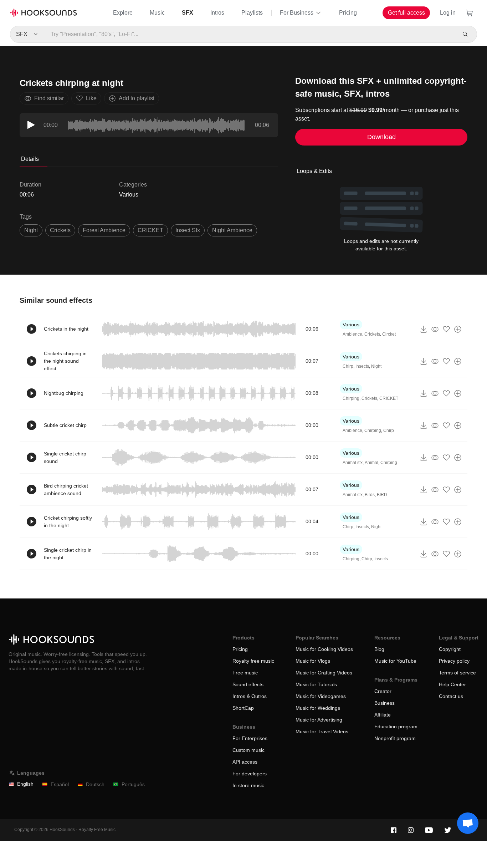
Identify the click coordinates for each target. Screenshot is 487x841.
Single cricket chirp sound (65, 457)
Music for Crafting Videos (324, 673)
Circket (389, 334)
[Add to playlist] (458, 329)
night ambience (232, 230)
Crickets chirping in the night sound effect (65, 361)
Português (133, 784)
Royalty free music (253, 661)
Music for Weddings (318, 708)
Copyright (450, 649)
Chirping (351, 398)
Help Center (452, 684)
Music (157, 13)
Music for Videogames (321, 696)
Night (31, 230)
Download (381, 137)
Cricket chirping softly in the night (68, 521)
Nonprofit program (395, 738)
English (25, 784)
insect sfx (187, 230)
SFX (187, 13)
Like (91, 98)
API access (244, 762)
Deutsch (95, 784)
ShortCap (243, 708)
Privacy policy (454, 661)
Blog (379, 649)
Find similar (49, 98)
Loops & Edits (314, 171)
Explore (123, 13)
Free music (245, 673)
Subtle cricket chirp (65, 425)
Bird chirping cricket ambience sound (66, 489)
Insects (362, 366)
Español (60, 784)
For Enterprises (249, 738)
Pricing (348, 13)
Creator (382, 691)
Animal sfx (353, 462)
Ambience (352, 334)
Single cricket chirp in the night (68, 553)
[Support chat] (467, 823)
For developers (249, 773)
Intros (217, 13)
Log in (448, 13)
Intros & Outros (249, 696)
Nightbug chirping (63, 393)
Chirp (348, 366)
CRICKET (150, 230)
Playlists (252, 13)
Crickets (60, 230)
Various (128, 195)
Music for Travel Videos (322, 731)
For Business (296, 13)
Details (30, 159)
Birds (370, 494)
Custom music (248, 750)
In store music (248, 785)
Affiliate (382, 715)
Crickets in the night (66, 329)
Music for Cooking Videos (324, 649)
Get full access (406, 13)
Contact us (451, 696)
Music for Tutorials (316, 684)
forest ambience (104, 230)
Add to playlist (136, 98)
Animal (371, 462)
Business (384, 703)
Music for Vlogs (313, 661)
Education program (395, 726)
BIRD (382, 494)
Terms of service (457, 673)
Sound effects (247, 684)
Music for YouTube (395, 661)
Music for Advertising (319, 720)
